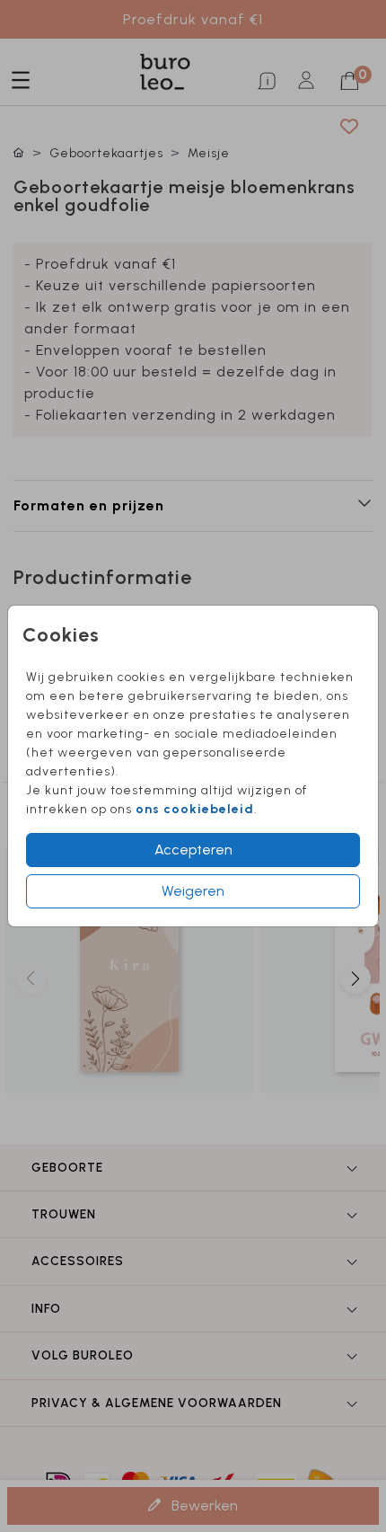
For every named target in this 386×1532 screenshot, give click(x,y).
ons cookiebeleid (195, 809)
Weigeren (193, 890)
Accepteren (193, 849)
